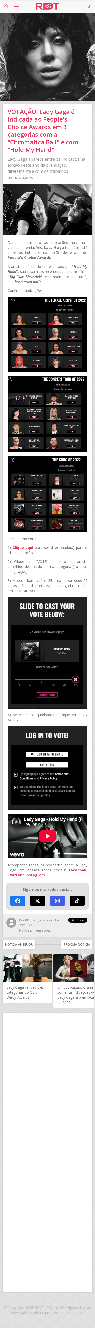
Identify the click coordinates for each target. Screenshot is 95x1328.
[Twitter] (37, 901)
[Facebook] (17, 901)
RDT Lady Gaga (47, 6)
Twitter (15, 875)
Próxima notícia (77, 944)
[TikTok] (77, 901)
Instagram (35, 875)
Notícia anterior (19, 944)
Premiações (42, 930)
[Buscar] (88, 6)
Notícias (25, 930)
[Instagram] (57, 901)
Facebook (77, 870)
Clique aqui (23, 547)
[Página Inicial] (6, 6)
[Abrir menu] (16, 6)
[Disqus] (47, 1084)
